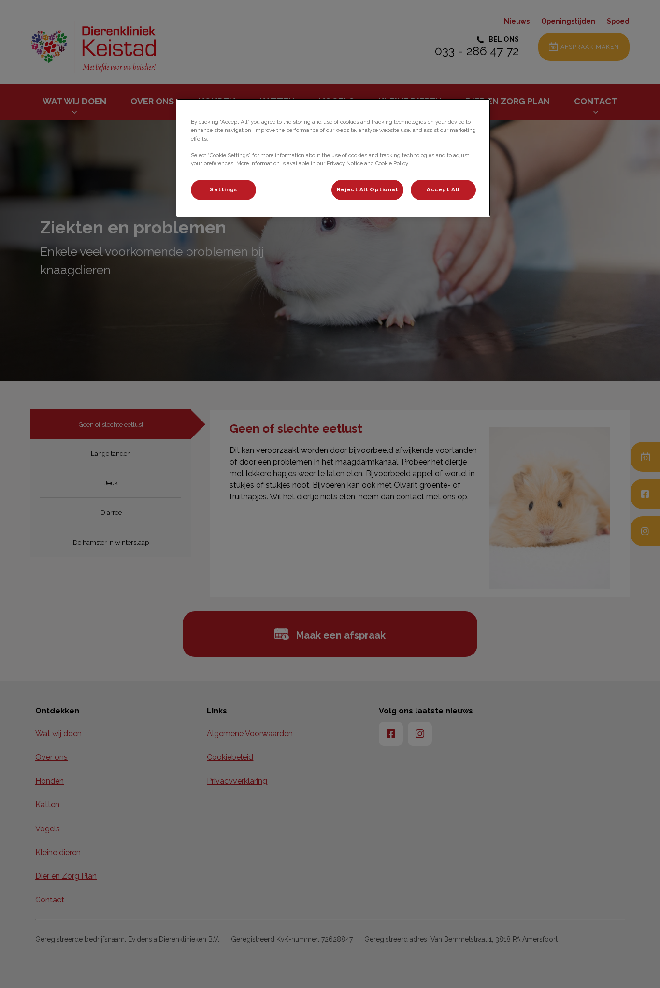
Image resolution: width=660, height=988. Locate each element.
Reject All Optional (367, 189)
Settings (223, 189)
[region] (333, 157)
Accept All (443, 189)
